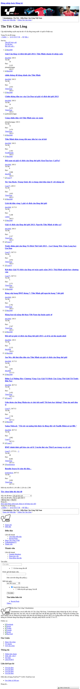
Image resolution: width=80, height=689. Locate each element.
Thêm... (9, 603)
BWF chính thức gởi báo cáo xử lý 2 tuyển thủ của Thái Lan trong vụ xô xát (38, 447)
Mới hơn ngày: (7, 581)
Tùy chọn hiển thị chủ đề (11, 491)
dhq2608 (8, 58)
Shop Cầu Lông (10, 642)
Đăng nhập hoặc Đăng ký (12, 3)
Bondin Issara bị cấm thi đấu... (18, 469)
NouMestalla (9, 153)
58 (19, 37)
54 (11, 37)
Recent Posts (13, 538)
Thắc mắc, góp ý (10, 656)
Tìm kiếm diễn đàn (15, 536)
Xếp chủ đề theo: (6, 496)
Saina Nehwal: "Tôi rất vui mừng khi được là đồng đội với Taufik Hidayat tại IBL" (41, 426)
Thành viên (8, 544)
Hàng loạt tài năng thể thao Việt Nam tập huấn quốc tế (28, 314)
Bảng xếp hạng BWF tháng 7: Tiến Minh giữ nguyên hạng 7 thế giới (34, 293)
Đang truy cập (14, 556)
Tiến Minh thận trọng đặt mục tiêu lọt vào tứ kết (26, 139)
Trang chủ (8, 525)
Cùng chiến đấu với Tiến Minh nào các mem (24, 118)
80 (23, 37)
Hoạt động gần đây (15, 558)
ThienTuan (8, 89)
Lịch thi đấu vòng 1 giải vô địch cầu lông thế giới (26, 203)
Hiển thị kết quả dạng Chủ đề (27, 589)
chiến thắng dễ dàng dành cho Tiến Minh (23, 75)
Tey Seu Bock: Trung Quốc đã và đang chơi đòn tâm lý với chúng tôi (34, 182)
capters (7, 217)
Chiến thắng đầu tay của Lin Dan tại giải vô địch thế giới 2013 (32, 96)
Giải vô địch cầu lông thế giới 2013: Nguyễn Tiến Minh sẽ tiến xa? (33, 224)
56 (15, 37)
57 (17, 37)
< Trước (3, 37)
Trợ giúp (8, 658)
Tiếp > (26, 37)
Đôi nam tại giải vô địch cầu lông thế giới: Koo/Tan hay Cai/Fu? (32, 160)
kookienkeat (9, 473)
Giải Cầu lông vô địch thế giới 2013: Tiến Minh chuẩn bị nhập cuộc (34, 54)
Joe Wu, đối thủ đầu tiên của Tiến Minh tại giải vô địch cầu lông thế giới (36, 357)
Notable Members (15, 554)
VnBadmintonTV (11, 542)
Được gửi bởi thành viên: (10, 572)
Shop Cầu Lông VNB (12, 540)
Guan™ (7, 186)
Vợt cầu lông (9, 668)
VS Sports (8, 644)
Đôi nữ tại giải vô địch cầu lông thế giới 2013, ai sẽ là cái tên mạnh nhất (35, 336)
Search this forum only (20, 587)
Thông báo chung (11, 654)
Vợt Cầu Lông (10, 646)
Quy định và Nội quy (12, 680)
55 (13, 37)
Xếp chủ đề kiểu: (6, 498)
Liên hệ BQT (9, 659)
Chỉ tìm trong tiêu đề (20, 568)
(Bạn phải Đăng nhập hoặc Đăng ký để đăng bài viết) (18, 504)
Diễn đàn (8, 527)
